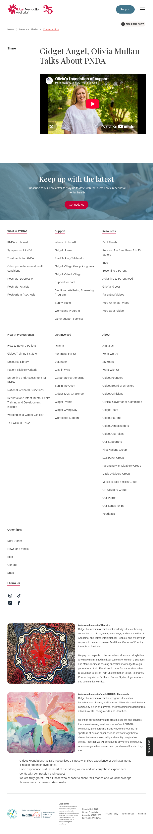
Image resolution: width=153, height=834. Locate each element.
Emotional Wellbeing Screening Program (74, 292)
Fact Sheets (109, 242)
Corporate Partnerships (69, 377)
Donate (59, 345)
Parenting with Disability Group (121, 465)
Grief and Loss (111, 286)
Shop (10, 572)
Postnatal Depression (20, 278)
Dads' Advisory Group (116, 473)
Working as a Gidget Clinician (25, 414)
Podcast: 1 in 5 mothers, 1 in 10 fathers (121, 252)
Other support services (69, 318)
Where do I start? (65, 242)
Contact (12, 564)
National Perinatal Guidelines (25, 390)
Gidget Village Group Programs (74, 266)
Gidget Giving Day (66, 409)
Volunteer (61, 361)
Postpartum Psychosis (21, 294)
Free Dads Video (113, 310)
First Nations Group (114, 449)
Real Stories (15, 540)
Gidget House (63, 250)
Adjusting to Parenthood (117, 278)
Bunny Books (63, 302)
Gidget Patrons (111, 417)
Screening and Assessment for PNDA (26, 380)
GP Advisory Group (114, 489)
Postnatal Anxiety (18, 286)
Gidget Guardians (113, 433)
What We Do (110, 353)
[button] (142, 9)
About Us (108, 345)
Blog (105, 262)
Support (125, 9)
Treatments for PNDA (20, 258)
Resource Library (18, 361)
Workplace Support (67, 417)
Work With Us (111, 369)
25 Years (108, 361)
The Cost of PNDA (18, 422)
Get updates (76, 204)
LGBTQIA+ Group (113, 457)
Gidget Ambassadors (115, 425)
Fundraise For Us (65, 353)
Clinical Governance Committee (122, 401)
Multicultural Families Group (119, 481)
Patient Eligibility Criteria (22, 369)
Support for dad (65, 282)
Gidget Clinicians (112, 393)
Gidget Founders (112, 377)
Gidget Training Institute (22, 353)
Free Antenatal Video (115, 302)
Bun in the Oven (65, 385)
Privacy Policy (112, 814)
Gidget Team (110, 409)
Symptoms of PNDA (19, 250)
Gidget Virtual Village (68, 274)
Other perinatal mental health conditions (25, 268)
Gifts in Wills (62, 369)
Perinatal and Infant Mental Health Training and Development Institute (28, 402)
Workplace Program (67, 310)
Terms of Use (128, 814)
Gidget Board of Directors (118, 385)
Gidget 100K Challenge (69, 393)
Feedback (108, 513)
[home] (23, 9)
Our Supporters (112, 441)
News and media (18, 548)
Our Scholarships (113, 505)
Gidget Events (63, 401)
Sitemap (142, 814)
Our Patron (109, 497)
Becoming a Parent (114, 270)
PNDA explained (17, 242)
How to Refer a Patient (21, 345)
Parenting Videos (113, 294)
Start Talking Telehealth (69, 258)
